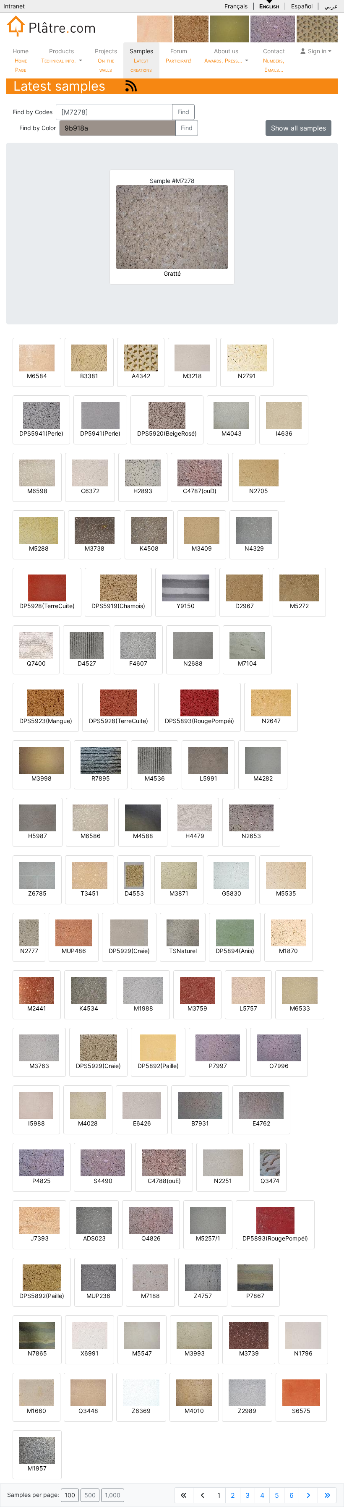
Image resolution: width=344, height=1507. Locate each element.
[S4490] (272, 28)
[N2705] (259, 472)
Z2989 (247, 1410)
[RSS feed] (131, 86)
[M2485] (191, 28)
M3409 (202, 548)
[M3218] (192, 357)
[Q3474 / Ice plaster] (270, 1162)
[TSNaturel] (183, 932)
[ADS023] (94, 1219)
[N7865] (37, 1334)
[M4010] (194, 1392)
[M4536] (155, 759)
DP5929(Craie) (129, 950)
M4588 (143, 835)
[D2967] (244, 587)
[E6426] (141, 1104)
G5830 (231, 893)
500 (90, 1495)
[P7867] (255, 1277)
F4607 (138, 663)
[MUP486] (73, 932)
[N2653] (251, 817)
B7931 (200, 1123)
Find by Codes (32, 111)
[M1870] (288, 932)
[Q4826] (151, 1219)
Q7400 (36, 663)
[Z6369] (141, 1392)
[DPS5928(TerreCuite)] (118, 702)
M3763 (39, 1065)
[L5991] (208, 759)
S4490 (103, 1180)
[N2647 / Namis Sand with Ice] (271, 702)
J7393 (40, 1238)
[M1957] (37, 1449)
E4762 (261, 1123)
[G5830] (231, 874)
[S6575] (301, 1392)
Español (302, 6)
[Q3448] (88, 1392)
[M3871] (179, 874)
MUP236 (98, 1295)
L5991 (208, 778)
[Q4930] (229, 28)
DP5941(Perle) (100, 433)
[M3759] (197, 989)
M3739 (249, 1353)
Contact (274, 60)
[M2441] (36, 989)
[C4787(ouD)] (199, 472)
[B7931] (200, 1104)
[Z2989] (247, 1392)
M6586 (91, 835)
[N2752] (317, 28)
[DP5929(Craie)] (129, 932)
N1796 (303, 1353)
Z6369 (141, 1410)
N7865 (37, 1353)
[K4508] (149, 529)
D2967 (244, 605)
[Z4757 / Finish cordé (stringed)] (203, 1277)
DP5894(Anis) (235, 950)
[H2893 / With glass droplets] (143, 472)
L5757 (248, 1008)
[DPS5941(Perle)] (41, 414)
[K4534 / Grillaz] (89, 989)
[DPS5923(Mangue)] (45, 702)
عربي (331, 6)
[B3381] (89, 357)
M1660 (36, 1410)
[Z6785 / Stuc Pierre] (37, 874)
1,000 (112, 1495)
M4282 (263, 778)
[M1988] (143, 989)
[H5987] (37, 817)
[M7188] (150, 1277)
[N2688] (193, 644)
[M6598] (37, 472)
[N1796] (303, 1334)
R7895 (100, 778)
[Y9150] (185, 587)
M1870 (288, 950)
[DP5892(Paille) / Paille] (158, 1047)
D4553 (134, 893)
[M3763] (39, 1047)
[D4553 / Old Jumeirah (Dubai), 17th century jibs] (134, 874)
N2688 (193, 663)
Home (21, 60)
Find (183, 111)
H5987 (37, 835)
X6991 (90, 1353)
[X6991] (89, 1334)
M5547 (142, 1353)
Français (236, 6)
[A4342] (141, 357)
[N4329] (254, 529)
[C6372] (90, 472)
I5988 (36, 1123)
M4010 (194, 1410)
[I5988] (36, 1104)
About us (224, 55)
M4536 (155, 778)
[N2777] (29, 932)
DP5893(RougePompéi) (275, 1238)
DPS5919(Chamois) (118, 605)
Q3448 (88, 1410)
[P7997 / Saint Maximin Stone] (217, 1047)
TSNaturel (183, 950)
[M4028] (88, 1104)
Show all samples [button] (298, 128)
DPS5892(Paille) (41, 1295)
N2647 (271, 720)
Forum (179, 55)
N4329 (254, 548)
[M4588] (143, 817)
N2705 (258, 490)
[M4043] (231, 414)
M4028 (88, 1123)
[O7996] (279, 1047)
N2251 (223, 1180)
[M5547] (142, 1334)
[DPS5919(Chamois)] (118, 587)
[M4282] (263, 759)
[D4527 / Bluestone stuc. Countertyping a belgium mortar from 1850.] (87, 644)
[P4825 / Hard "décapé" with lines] (41, 1162)
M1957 (37, 1468)
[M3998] (41, 759)
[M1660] (36, 1392)
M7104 (247, 663)
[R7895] (101, 759)
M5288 (39, 548)
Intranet (14, 6)
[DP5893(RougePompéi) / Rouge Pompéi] (275, 1219)
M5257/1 (208, 1238)
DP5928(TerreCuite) (47, 605)
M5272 (299, 605)
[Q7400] (36, 644)
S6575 (301, 1410)
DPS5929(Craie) (98, 1065)
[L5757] (248, 989)
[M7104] (247, 644)
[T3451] (89, 874)
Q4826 (151, 1238)
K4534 (88, 1008)
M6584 (37, 375)
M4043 (232, 433)
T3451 (90, 893)
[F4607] (138, 644)
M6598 (37, 490)
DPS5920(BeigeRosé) (167, 433)
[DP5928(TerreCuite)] (47, 587)
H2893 (142, 490)
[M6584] (37, 357)
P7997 (218, 1065)
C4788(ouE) (164, 1180)
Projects (106, 60)
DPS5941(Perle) (41, 433)
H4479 (194, 835)
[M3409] (201, 529)
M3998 (41, 778)
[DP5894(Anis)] (235, 932)
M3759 (197, 1008)
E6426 (142, 1123)
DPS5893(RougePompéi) (199, 720)
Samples (141, 60)
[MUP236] (98, 1277)
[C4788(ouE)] (164, 1162)
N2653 (251, 835)
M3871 (178, 893)
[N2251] (223, 1162)
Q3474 (270, 1180)
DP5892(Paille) (158, 1065)
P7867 (255, 1295)
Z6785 (37, 893)
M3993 (195, 1353)
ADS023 (94, 1238)
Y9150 (186, 605)
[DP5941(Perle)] (100, 414)
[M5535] (286, 874)
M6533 (300, 1008)
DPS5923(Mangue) (45, 720)
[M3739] (248, 1334)
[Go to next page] (308, 1495)
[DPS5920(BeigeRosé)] (167, 414)
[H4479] (194, 817)
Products (58, 55)
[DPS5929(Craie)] (98, 1047)
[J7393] (39, 1219)
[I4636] (284, 414)
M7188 (150, 1295)
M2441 (36, 1008)
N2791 (247, 375)
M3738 (94, 548)
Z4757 (203, 1295)
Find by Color (37, 127)
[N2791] (247, 357)
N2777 (29, 950)
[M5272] (299, 587)
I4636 (284, 433)
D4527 (87, 663)
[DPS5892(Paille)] (42, 1277)
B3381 (89, 375)
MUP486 (74, 950)
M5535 (286, 893)
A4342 (141, 375)
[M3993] (194, 1334)
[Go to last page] (327, 1495)
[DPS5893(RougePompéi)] (199, 702)
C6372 (90, 490)
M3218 (192, 375)
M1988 (143, 1008)
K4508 (149, 548)
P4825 (41, 1180)
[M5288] (38, 529)
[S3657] (154, 28)
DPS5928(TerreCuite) (118, 720)
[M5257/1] (208, 1219)
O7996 (279, 1065)
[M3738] (95, 529)
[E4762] (261, 1104)
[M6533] (300, 989)
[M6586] (90, 817)
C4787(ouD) (199, 490)
